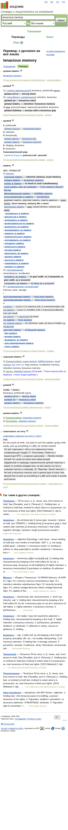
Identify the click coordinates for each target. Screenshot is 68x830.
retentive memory (27, 421)
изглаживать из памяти (18, 240)
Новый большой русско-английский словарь (23, 115)
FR (63, 2)
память (50, 351)
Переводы (18, 37)
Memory (7, 577)
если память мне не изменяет (20, 186)
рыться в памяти (14, 260)
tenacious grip (29, 138)
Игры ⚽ (18, 42)
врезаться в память (16, 216)
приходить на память (16, 253)
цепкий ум (9, 399)
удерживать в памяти (17, 263)
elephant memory (23, 371)
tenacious (8, 520)
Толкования (34, 31)
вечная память (13, 336)
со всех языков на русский (55, 53)
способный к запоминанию (21, 97)
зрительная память (14, 206)
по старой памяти (12, 323)
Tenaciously (9, 654)
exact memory (30, 361)
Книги (49, 37)
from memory (25, 320)
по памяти (9, 320)
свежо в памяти (13, 183)
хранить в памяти (14, 266)
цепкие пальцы (12, 128)
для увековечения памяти (19, 343)
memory (10, 173)
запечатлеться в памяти (18, 236)
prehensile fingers (32, 128)
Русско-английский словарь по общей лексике (24, 80)
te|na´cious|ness (12, 692)
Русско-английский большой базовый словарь (24, 160)
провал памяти (13, 256)
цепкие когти (11, 396)
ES (57, 2)
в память (7, 306)
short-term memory (45, 300)
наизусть (24, 316)
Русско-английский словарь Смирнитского (23, 407)
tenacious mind (27, 399)
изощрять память (14, 243)
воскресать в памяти (17, 213)
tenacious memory (12, 75)
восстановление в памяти (18, 196)
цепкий (48, 115)
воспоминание (14, 270)
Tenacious (8, 501)
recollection (43, 196)
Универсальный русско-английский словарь (23, 379)
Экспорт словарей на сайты (12, 728)
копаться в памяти (15, 246)
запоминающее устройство (22, 286)
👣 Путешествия (7, 724)
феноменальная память (17, 193)
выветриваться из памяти (19, 223)
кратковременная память (17, 300)
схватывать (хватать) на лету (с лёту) (22, 436)
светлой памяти (12, 330)
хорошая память (13, 177)
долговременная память (17, 296)
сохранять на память (16, 283)
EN (46, 2)
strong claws (29, 396)
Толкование (9, 66)
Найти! (61, 20)
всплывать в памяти (16, 220)
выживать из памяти (16, 339)
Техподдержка (20, 719)
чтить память (12, 346)
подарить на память (15, 276)
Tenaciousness (11, 673)
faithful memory (46, 361)
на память (8, 316)
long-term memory (44, 296)
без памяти (11, 333)
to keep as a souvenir (42, 283)
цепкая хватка (11, 138)
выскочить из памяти (17, 226)
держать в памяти (15, 233)
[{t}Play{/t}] (21, 70)
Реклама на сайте (34, 719)
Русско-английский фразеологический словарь (25, 484)
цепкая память (54, 80)
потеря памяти (13, 250)
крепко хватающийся (18, 90)
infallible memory (43, 193)
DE (51, 2)
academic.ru (12, 5)
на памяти (8, 310)
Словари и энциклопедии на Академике (27, 11)
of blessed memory (35, 330)
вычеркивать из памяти (18, 230)
